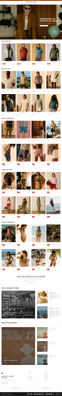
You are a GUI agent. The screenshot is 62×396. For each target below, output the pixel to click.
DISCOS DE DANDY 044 (52, 356)
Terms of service (8, 394)
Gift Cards (46, 379)
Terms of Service (47, 376)
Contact (46, 378)
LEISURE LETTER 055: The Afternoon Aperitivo (53, 293)
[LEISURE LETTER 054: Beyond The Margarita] (42, 312)
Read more (50, 299)
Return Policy (46, 375)
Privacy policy (5, 394)
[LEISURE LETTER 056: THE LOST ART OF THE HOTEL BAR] (18, 304)
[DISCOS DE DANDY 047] (18, 346)
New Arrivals (30, 376)
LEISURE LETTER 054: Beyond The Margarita (54, 309)
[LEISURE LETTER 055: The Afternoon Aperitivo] (42, 297)
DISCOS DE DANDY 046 (52, 328)
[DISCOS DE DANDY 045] (42, 346)
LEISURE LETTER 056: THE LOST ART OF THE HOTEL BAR (14, 309)
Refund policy (3, 394)
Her (29, 375)
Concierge (30, 379)
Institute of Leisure (31, 378)
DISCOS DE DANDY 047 (10, 360)
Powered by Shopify (9, 393)
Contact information (14, 394)
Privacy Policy (46, 377)
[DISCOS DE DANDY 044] (42, 359)
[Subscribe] (37, 281)
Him (29, 374)
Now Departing (30, 377)
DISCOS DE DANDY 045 (52, 342)
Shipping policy (10, 394)
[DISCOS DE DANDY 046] (42, 332)
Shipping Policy (46, 374)
